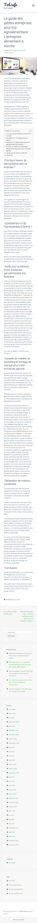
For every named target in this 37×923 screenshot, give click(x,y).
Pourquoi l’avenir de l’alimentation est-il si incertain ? (18, 135)
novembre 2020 (13, 828)
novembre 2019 (13, 845)
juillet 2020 (12, 836)
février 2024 (12, 764)
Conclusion (9, 155)
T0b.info (10, 4)
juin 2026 (11, 718)
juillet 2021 (12, 811)
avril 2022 (12, 781)
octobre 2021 (13, 807)
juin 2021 (11, 815)
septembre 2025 (14, 722)
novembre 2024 (13, 734)
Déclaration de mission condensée (16, 153)
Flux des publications (15, 885)
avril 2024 (12, 756)
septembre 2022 (14, 773)
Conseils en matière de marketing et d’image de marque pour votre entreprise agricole (18, 149)
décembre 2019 (13, 840)
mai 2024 (11, 751)
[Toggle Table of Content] (29, 131)
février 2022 (12, 790)
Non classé (16, 600)
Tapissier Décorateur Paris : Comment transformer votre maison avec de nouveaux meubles (26, 616)
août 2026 (12, 709)
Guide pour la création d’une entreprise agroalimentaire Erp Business (18, 143)
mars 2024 (12, 760)
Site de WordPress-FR (15, 893)
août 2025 (12, 726)
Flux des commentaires (16, 889)
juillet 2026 (12, 713)
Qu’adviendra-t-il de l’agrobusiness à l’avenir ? (17, 139)
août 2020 (12, 832)
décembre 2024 (13, 730)
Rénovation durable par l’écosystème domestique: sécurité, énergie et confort (20, 655)
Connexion (12, 881)
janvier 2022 (12, 794)
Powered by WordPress (10, 911)
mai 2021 (11, 819)
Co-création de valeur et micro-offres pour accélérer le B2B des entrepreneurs (20, 682)
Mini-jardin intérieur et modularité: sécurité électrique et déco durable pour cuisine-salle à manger (20, 664)
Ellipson (7, 353)
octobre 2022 (13, 768)
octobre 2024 (13, 739)
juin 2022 (11, 777)
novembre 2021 (13, 802)
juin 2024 (11, 747)
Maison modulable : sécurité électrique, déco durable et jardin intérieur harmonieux (21, 673)
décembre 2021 (13, 798)
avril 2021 (12, 823)
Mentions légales (18, 920)
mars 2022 (12, 785)
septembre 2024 (14, 743)
